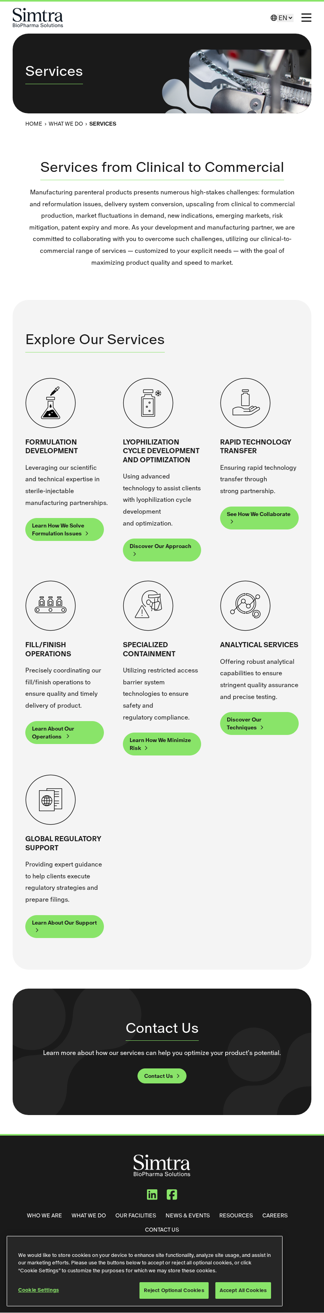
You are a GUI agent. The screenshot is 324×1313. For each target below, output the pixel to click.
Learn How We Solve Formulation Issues (58, 529)
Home (33, 124)
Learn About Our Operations (53, 732)
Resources (236, 1215)
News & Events (188, 1215)
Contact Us (158, 1076)
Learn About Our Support (64, 922)
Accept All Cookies (243, 1290)
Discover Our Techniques (244, 723)
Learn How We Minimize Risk (160, 744)
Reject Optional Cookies (174, 1290)
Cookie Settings (38, 1290)
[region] (144, 1271)
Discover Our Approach (160, 546)
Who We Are (44, 1215)
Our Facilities (135, 1215)
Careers (275, 1215)
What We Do (66, 124)
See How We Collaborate (258, 514)
